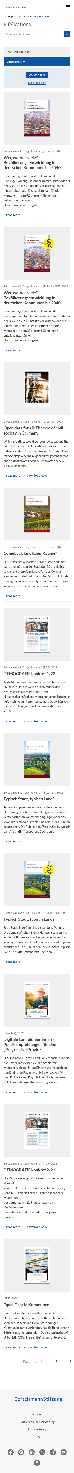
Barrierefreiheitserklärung (37, 1422)
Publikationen (42, 16)
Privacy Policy (37, 1429)
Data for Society (25, 16)
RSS (37, 1437)
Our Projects (10, 16)
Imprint (37, 1414)
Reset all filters (37, 82)
